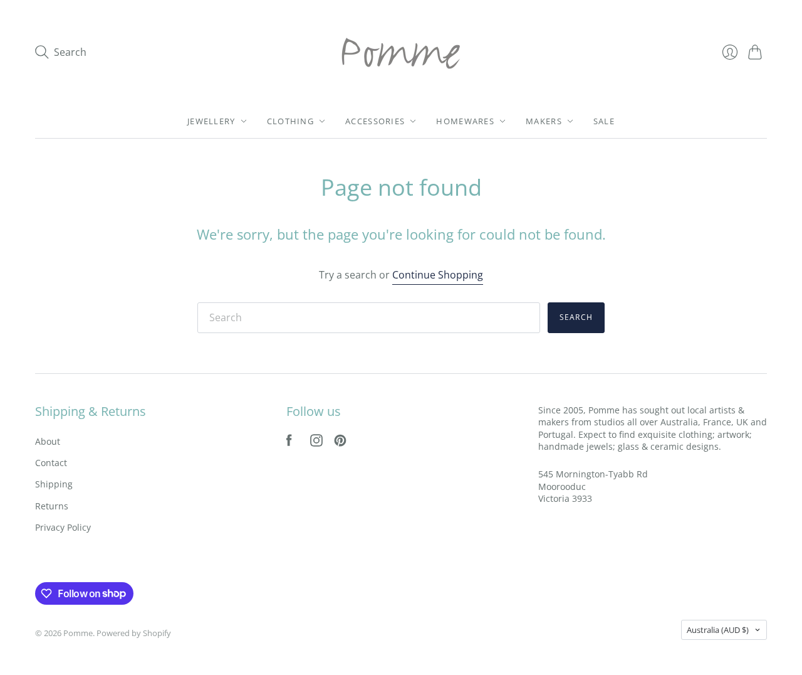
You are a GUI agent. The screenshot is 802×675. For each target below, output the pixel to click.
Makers (544, 121)
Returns (51, 506)
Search (576, 317)
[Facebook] (289, 443)
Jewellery (211, 121)
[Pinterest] (340, 443)
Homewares (465, 121)
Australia (718, 629)
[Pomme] (401, 52)
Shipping (54, 484)
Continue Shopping (437, 275)
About (47, 441)
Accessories (375, 121)
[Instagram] (316, 443)
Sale (604, 121)
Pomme (78, 633)
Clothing (290, 121)
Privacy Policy (63, 527)
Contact (51, 463)
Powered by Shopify (133, 633)
